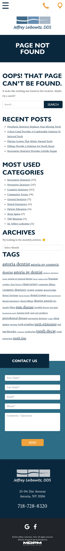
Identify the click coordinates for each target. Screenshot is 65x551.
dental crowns (38, 295)
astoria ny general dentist (20, 278)
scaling (50, 318)
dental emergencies (54, 295)
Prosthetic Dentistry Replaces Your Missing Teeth (34, 126)
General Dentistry (17, 199)
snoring (13, 324)
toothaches (30, 331)
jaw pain (54, 307)
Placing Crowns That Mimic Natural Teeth (29, 141)
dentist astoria (43, 301)
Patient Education (17, 209)
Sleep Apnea (13, 214)
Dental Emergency (17, 204)
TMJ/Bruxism (14, 218)
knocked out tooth (9, 313)
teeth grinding (26, 324)
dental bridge (50, 290)
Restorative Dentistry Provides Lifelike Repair (32, 151)
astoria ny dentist (28, 272)
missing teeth (23, 313)
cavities (6, 284)
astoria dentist (16, 264)
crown (30, 290)
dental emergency (11, 301)
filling (12, 307)
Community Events (17, 194)
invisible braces (41, 307)
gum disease (25, 307)
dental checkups (10, 295)
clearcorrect (30, 284)
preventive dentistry (37, 318)
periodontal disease (15, 318)
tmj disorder (9, 331)
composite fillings (46, 284)
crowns (39, 290)
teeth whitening (45, 324)
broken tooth (43, 279)
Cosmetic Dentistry (17, 189)
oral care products (39, 313)
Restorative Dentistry (18, 179)
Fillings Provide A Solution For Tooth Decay (30, 146)
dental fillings (26, 301)
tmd (59, 324)
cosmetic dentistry (14, 290)
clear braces (16, 284)
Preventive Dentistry (18, 184)
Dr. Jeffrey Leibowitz (18, 223)
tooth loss (19, 338)
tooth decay (46, 331)
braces (35, 279)
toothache (20, 332)
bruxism (53, 278)
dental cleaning (24, 295)
